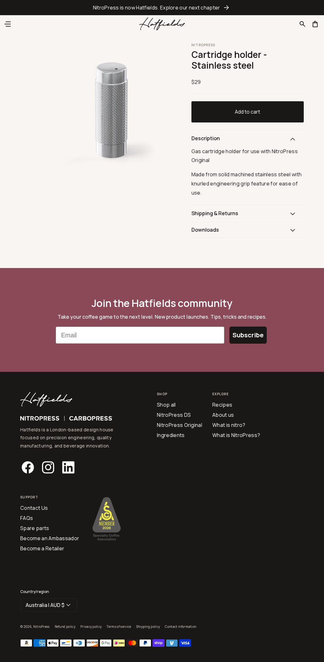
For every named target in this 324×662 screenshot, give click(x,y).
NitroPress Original (179, 425)
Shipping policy (148, 626)
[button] (302, 24)
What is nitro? (228, 425)
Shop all (166, 404)
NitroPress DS (174, 414)
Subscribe (248, 335)
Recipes (222, 404)
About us (223, 414)
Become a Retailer (42, 548)
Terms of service (119, 626)
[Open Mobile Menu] (7, 24)
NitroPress (41, 626)
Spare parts (34, 528)
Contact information (180, 626)
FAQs (26, 518)
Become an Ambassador (49, 538)
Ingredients (171, 435)
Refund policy (65, 626)
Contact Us (34, 507)
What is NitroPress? (236, 435)
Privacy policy (91, 626)
